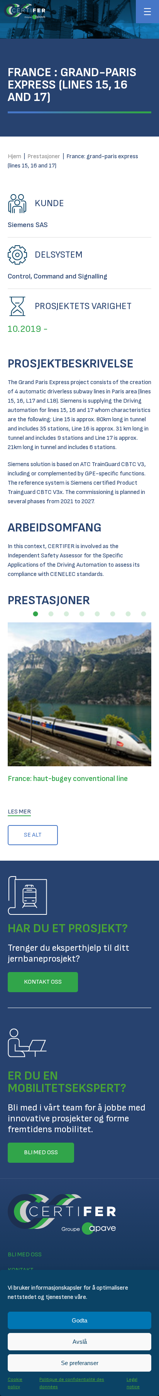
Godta (79, 1320)
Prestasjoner (43, 156)
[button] (35, 614)
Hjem (14, 156)
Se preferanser (79, 1363)
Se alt (33, 835)
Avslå (80, 1341)
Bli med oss (25, 1254)
